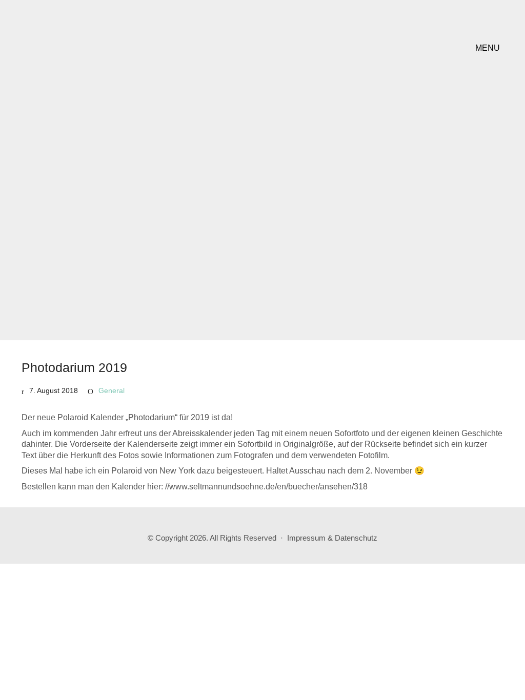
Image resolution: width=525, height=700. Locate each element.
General (111, 390)
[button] (489, 48)
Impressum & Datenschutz (332, 537)
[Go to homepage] (86, 48)
